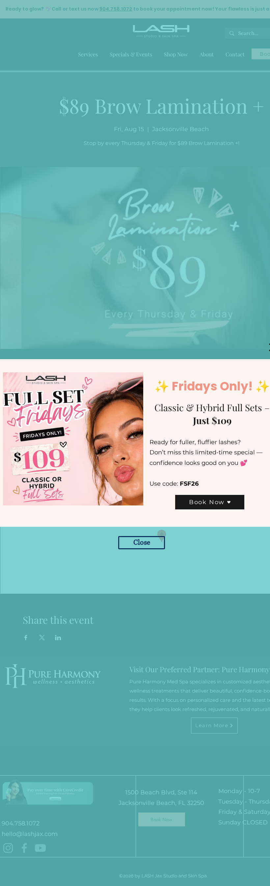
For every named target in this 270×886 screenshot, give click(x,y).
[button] (141, 542)
